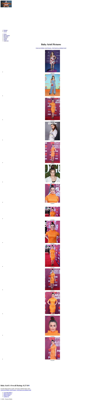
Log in (5, 31)
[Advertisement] (28, 18)
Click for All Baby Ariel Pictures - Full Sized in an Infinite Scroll (51, 48)
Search (5, 39)
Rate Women (7, 35)
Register (5, 30)
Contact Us (6, 396)
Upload (5, 38)
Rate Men (6, 36)
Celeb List (6, 40)
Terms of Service (8, 394)
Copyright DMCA (8, 392)
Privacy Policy (7, 395)
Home (5, 34)
